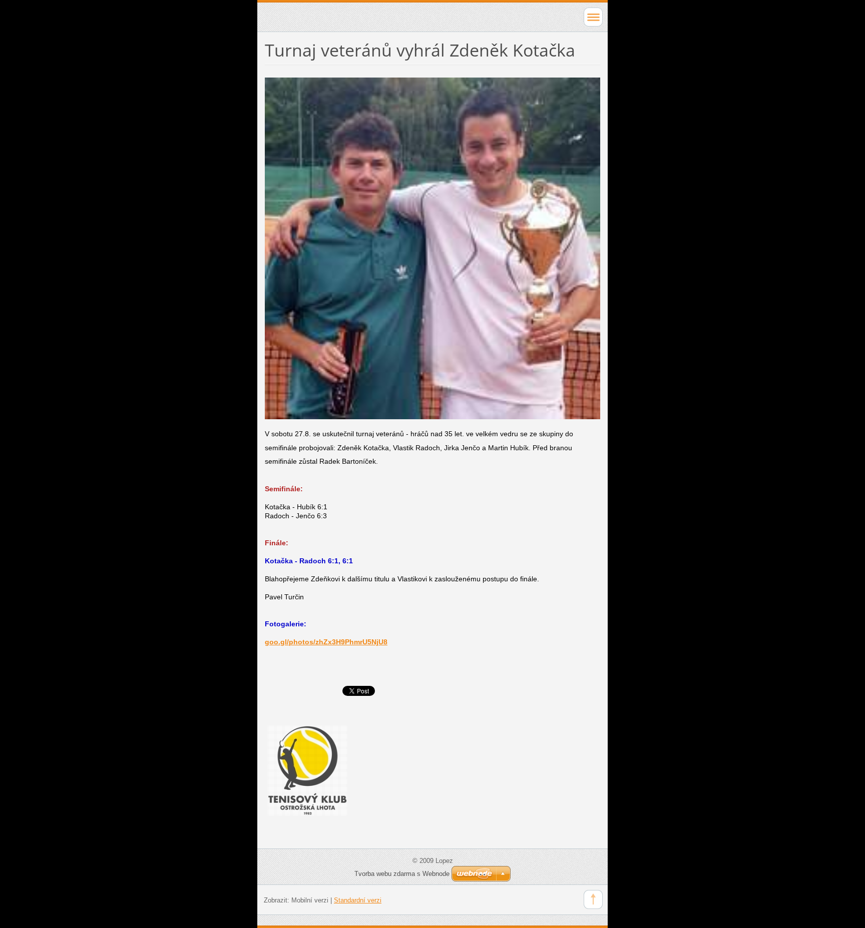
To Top (593, 899)
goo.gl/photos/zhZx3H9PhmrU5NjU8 (326, 642)
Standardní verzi (357, 900)
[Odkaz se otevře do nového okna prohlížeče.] (432, 248)
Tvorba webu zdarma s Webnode (402, 873)
